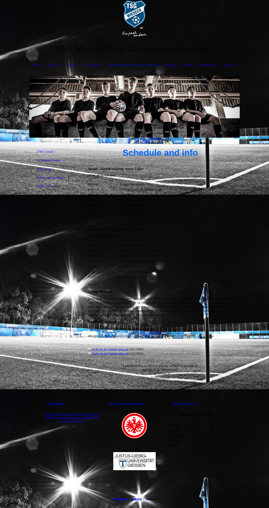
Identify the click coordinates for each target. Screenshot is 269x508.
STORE (188, 65)
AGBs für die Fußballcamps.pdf (110, 349)
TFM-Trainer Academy (50, 177)
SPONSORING (207, 65)
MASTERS (171, 65)
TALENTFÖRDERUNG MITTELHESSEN (132, 65)
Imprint (136, 499)
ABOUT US (54, 65)
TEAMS (72, 65)
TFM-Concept (45, 151)
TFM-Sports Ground (49, 160)
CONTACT (230, 65)
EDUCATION (91, 65)
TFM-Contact (45, 186)
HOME (37, 65)
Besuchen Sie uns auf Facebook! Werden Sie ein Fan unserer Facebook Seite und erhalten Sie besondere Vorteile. (72, 417)
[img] (134, 18)
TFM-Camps (44, 169)
